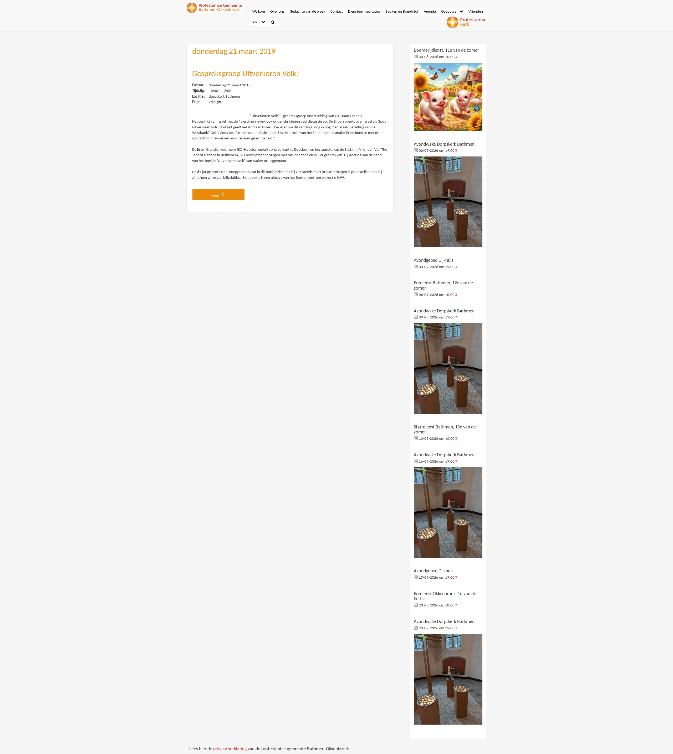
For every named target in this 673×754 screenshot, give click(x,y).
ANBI (256, 22)
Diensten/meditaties (364, 12)
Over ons (277, 12)
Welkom (258, 12)
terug (215, 196)
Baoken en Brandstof (402, 12)
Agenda (430, 12)
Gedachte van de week (307, 12)
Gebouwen (450, 12)
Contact (336, 12)
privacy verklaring (230, 749)
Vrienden (475, 12)
